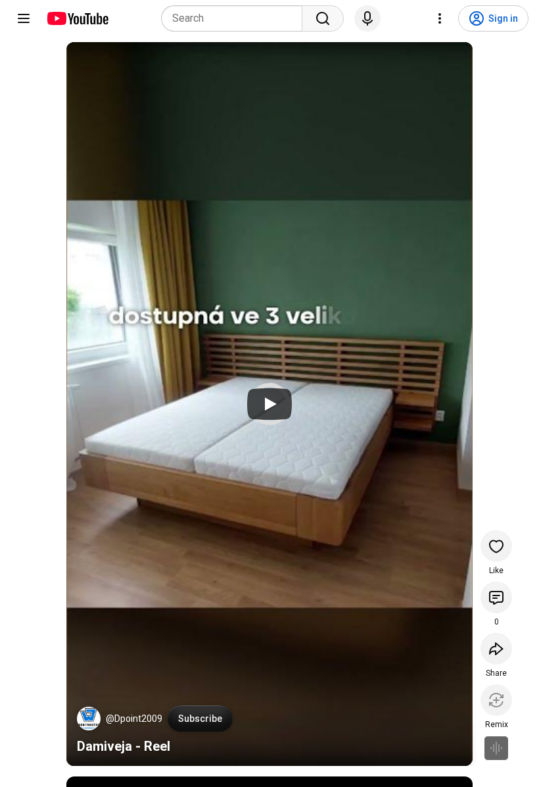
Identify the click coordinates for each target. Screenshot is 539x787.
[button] (89, 718)
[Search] (323, 18)
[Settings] (440, 18)
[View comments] (496, 597)
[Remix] (496, 700)
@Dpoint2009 (134, 718)
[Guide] (24, 18)
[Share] (496, 649)
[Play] (269, 404)
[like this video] (496, 546)
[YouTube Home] (77, 18)
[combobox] (235, 18)
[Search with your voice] (367, 18)
